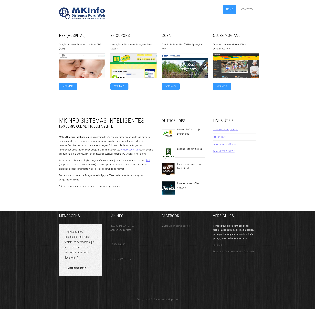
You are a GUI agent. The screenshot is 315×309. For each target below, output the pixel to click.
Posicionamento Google (224, 144)
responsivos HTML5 (130, 149)
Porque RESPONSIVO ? (224, 151)
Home (229, 9)
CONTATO (247, 9)
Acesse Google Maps (120, 229)
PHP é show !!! (220, 136)
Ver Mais (68, 86)
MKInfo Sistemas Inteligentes (162, 299)
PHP (148, 160)
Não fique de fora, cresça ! (225, 129)
